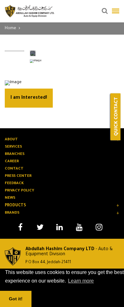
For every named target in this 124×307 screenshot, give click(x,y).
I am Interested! (28, 98)
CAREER (12, 162)
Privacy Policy (19, 191)
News (10, 198)
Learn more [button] (81, 281)
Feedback (14, 184)
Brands (12, 213)
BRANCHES (14, 154)
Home (10, 28)
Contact (14, 169)
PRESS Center (18, 176)
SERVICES (13, 147)
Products (15, 206)
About (11, 140)
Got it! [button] (16, 298)
